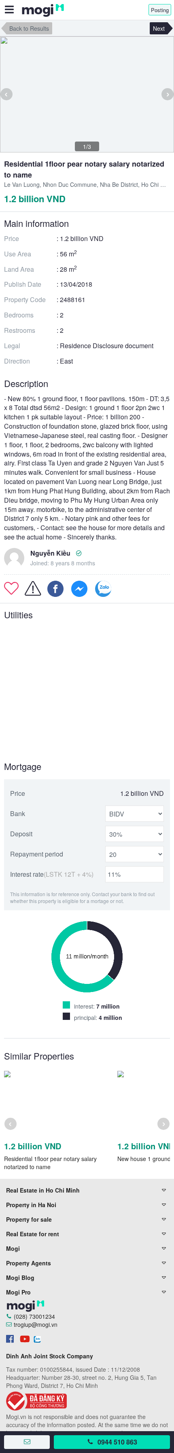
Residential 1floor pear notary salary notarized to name (50, 1163)
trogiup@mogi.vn (35, 1324)
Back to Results (29, 28)
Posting (160, 10)
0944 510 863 (117, 1442)
